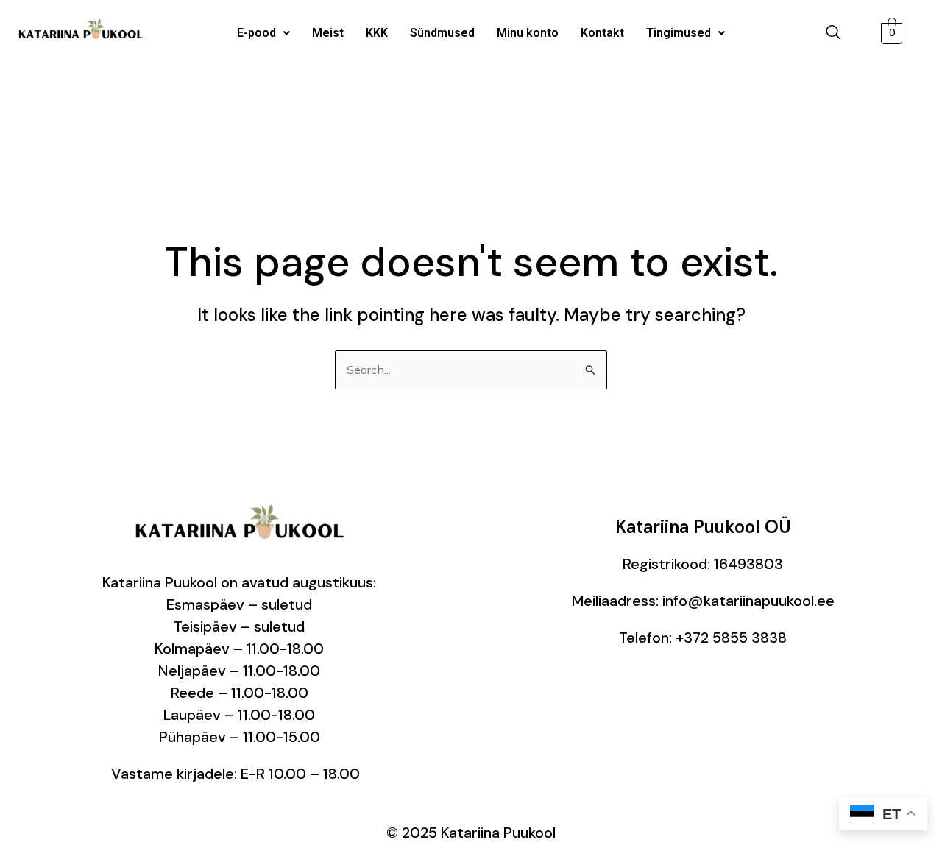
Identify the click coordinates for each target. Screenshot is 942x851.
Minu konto (528, 33)
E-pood (256, 33)
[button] (263, 33)
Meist (328, 33)
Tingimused (678, 33)
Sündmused (442, 33)
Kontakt (602, 33)
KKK (377, 33)
